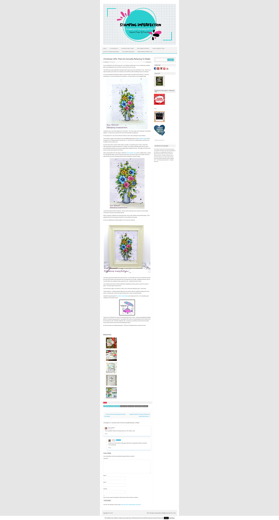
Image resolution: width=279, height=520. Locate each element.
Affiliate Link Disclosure (159, 140)
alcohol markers (109, 406)
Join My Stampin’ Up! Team (158, 48)
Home (104, 48)
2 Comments (148, 62)
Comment (105, 458)
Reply (106, 433)
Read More (172, 518)
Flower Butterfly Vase (131, 152)
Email (104, 482)
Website (105, 488)
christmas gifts (124, 406)
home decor (145, 406)
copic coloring (131, 406)
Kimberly (107, 62)
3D (104, 406)
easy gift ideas (138, 406)
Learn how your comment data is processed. (131, 504)
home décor (116, 406)
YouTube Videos (113, 48)
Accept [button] (166, 517)
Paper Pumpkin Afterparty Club (145, 51)
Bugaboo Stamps (143, 138)
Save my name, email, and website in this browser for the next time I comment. (120, 497)
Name (105, 475)
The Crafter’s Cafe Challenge (122, 296)
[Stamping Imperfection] (139, 44)
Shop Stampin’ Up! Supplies (143, 48)
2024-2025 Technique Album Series (111, 51)
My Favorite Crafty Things (127, 48)
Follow (155, 108)
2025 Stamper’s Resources (128, 51)
